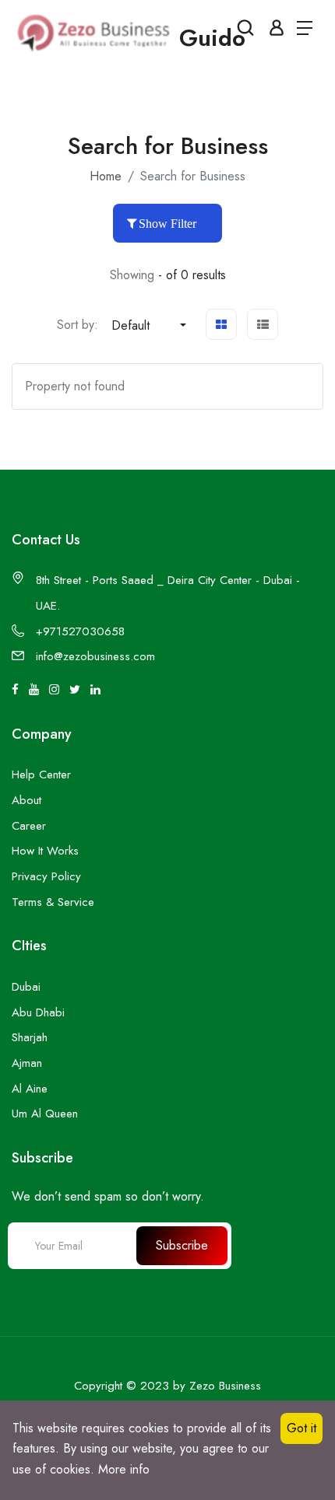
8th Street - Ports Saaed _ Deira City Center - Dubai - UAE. (168, 593)
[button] (149, 326)
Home (106, 176)
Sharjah (30, 1037)
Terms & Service (53, 902)
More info (124, 1469)
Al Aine (30, 1088)
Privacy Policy (46, 876)
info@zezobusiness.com (95, 656)
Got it (301, 1428)
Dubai (26, 986)
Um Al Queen (45, 1113)
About (26, 800)
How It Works (45, 850)
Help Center (41, 774)
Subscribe (182, 1245)
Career (29, 825)
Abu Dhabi (38, 1012)
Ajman (27, 1063)
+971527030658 (80, 631)
